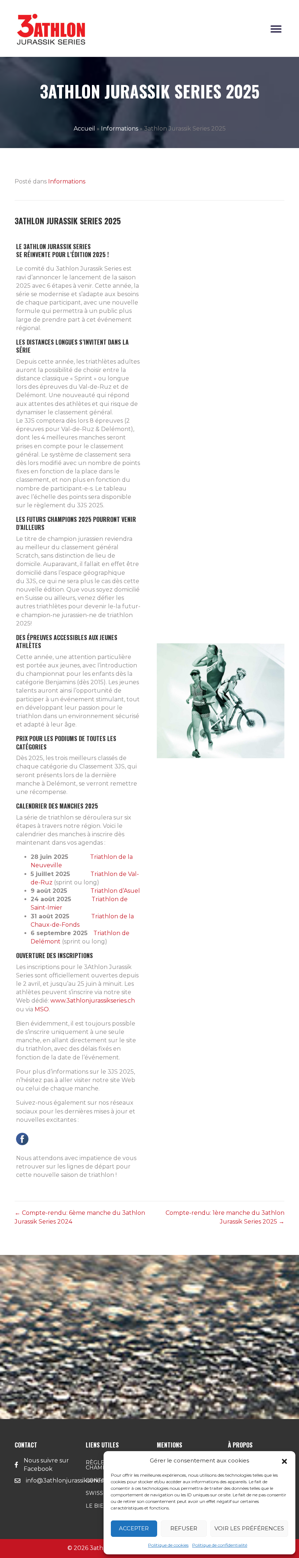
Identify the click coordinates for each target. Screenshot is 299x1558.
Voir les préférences (249, 1528)
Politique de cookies (168, 1545)
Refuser (183, 1528)
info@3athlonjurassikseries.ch (69, 1480)
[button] (284, 1460)
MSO (42, 1009)
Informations (119, 128)
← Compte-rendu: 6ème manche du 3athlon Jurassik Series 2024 (80, 1217)
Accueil (84, 128)
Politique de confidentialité (219, 1545)
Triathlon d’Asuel (115, 890)
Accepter (134, 1528)
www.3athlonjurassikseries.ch (92, 1000)
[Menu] (276, 29)
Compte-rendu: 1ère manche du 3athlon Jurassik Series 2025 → (225, 1217)
